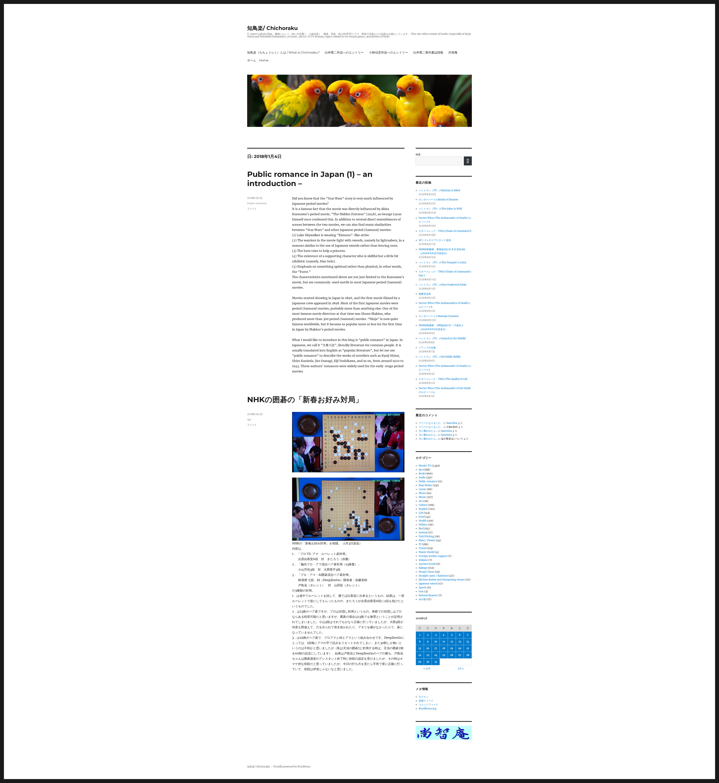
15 (419, 648)
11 (444, 641)
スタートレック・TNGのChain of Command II (445, 231)
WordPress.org (427, 708)
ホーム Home (258, 60)
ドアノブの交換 (427, 347)
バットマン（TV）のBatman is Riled (439, 190)
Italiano (423, 560)
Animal (423, 532)
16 (427, 648)
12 (451, 641)
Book (422, 473)
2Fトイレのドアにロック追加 (435, 240)
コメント (252, 208)
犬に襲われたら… (428, 430)
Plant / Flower (427, 540)
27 (459, 655)
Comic (422, 489)
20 (459, 648)
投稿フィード (426, 700)
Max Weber (425, 485)
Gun (421, 591)
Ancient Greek (427, 564)
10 (435, 641)
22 (419, 655)
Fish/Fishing (426, 536)
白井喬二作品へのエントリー (344, 52)
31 (436, 661)
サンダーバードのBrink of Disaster (438, 199)
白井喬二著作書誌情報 (428, 52)
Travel (422, 548)
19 (451, 648)
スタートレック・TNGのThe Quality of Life (443, 379)
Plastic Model (427, 552)
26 (451, 655)
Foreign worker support (433, 556)
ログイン (423, 696)
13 (460, 641)
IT (420, 544)
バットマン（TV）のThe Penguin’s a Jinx (442, 262)
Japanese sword (428, 583)
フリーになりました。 (431, 423)
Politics (423, 524)
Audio (422, 477)
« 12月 (427, 668)
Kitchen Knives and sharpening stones (442, 579)
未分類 (422, 599)
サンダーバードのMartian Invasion (439, 316)
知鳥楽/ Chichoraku (272, 28)
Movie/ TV (425, 465)
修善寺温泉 (425, 293)
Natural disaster (428, 595)
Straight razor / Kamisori (433, 575)
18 (443, 648)
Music (422, 497)
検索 (418, 154)
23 (427, 655)
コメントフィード (428, 704)
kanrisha (452, 423)
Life (421, 512)
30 (427, 661)
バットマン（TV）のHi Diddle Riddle (440, 356)
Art (420, 501)
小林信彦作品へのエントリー (388, 52)
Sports (423, 587)
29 (419, 661)
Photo (422, 493)
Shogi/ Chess (426, 571)
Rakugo (423, 567)
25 (443, 655)
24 (435, 655)
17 (435, 648)
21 (467, 648)
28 (467, 655)
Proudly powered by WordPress (291, 766)
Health (423, 520)
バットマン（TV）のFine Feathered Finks (443, 284)
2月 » (461, 668)
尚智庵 (452, 52)
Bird (421, 528)
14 (467, 641)
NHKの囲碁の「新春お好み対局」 (305, 399)
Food (422, 516)
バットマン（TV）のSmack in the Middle (442, 338)
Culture (423, 505)
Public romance (257, 203)
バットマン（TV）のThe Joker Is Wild (440, 208)
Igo (249, 419)
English (423, 509)
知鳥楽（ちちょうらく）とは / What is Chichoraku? (283, 52)
